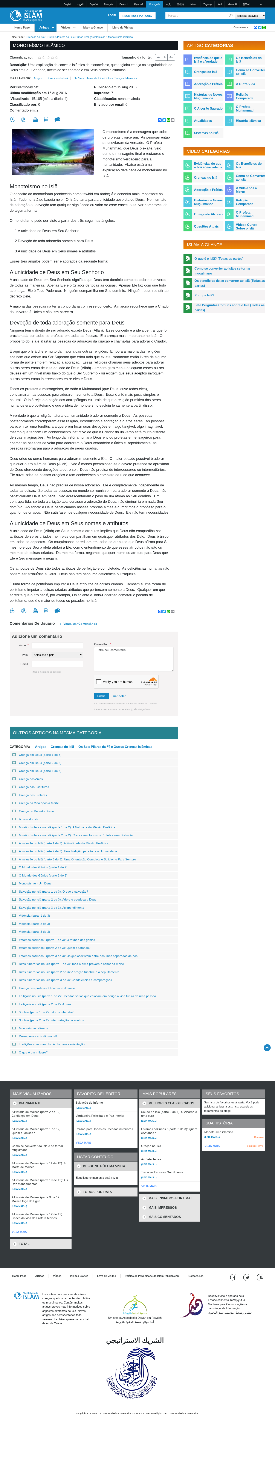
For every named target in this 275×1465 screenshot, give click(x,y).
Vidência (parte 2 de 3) (34, 923)
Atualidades (203, 120)
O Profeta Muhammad (245, 108)
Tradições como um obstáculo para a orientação (52, 1044)
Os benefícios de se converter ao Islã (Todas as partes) (229, 283)
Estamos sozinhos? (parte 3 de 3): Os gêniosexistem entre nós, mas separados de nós (78, 956)
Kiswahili (232, 4)
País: (25, 654)
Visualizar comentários (80, 623)
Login (112, 15)
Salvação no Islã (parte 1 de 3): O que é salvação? (53, 891)
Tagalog (207, 4)
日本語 (180, 4)
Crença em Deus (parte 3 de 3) (40, 770)
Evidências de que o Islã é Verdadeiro (208, 165)
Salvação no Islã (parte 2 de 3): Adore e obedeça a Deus (57, 899)
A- (158, 57)
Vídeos (65, 27)
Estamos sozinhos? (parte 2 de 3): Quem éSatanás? (54, 947)
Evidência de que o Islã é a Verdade (208, 59)
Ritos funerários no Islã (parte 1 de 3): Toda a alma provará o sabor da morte (71, 964)
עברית (259, 4)
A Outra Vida (245, 84)
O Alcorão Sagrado (208, 108)
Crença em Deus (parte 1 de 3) (40, 754)
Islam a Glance (93, 27)
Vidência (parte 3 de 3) (34, 931)
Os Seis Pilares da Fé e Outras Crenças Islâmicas (76, 37)
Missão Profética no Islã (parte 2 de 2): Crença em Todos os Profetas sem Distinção (76, 835)
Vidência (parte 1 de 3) (34, 915)
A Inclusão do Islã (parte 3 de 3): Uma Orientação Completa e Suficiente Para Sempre (77, 859)
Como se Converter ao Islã (250, 71)
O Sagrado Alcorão (208, 214)
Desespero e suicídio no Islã (38, 1036)
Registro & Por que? (137, 15)
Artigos (44, 27)
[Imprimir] (35, 119)
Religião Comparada (244, 96)
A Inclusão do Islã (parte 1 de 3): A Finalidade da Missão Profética (63, 843)
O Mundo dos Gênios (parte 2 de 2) (43, 875)
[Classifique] (12, 119)
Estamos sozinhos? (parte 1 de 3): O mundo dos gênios (57, 939)
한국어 (246, 4)
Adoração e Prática (208, 84)
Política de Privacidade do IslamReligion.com (152, 1276)
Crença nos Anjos (31, 779)
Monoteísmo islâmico (33, 1028)
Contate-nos (241, 27)
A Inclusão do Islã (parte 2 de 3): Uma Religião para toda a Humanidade (68, 851)
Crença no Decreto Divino (36, 811)
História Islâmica (248, 120)
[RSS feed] (260, 1277)
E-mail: (24, 664)
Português (154, 4)
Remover (259, 1137)
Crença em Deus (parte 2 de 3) (40, 763)
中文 (168, 4)
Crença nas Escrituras (34, 787)
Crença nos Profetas (33, 795)
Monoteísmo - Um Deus (35, 883)
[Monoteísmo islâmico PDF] (46, 119)
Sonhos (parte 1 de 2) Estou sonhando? (46, 1012)
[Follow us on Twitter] (246, 1277)
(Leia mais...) (19, 1120)
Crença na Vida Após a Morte (39, 803)
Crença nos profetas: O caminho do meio (47, 988)
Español (94, 4)
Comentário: (102, 644)
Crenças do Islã (35, 37)
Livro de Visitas (122, 27)
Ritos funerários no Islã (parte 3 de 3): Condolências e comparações (65, 980)
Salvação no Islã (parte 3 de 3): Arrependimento (51, 907)
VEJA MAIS (19, 1232)
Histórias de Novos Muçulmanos (208, 96)
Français (108, 4)
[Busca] (231, 15)
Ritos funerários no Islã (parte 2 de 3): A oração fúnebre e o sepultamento (69, 972)
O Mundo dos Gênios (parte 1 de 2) (43, 867)
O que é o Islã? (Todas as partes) (218, 258)
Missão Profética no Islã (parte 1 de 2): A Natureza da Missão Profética (67, 827)
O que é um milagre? (33, 1052)
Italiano (193, 4)
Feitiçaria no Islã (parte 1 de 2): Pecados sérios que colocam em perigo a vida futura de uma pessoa (87, 996)
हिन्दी (220, 4)
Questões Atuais (206, 226)
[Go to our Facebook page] (233, 1277)
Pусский (138, 4)
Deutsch (123, 4)
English (67, 4)
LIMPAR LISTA (255, 1146)
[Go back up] (267, 1047)
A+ (171, 57)
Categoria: (20, 78)
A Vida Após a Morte (246, 189)
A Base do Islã (28, 819)
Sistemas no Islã (206, 133)
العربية (80, 4)
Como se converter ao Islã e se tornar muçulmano (222, 271)
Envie (101, 696)
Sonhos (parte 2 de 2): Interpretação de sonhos (51, 1020)
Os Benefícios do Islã (249, 59)
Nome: (23, 645)
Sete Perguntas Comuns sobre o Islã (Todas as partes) (229, 307)
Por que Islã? (204, 295)
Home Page (22, 27)
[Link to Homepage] (26, 15)
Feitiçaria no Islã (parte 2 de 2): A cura (45, 1004)
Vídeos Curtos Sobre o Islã (246, 226)
